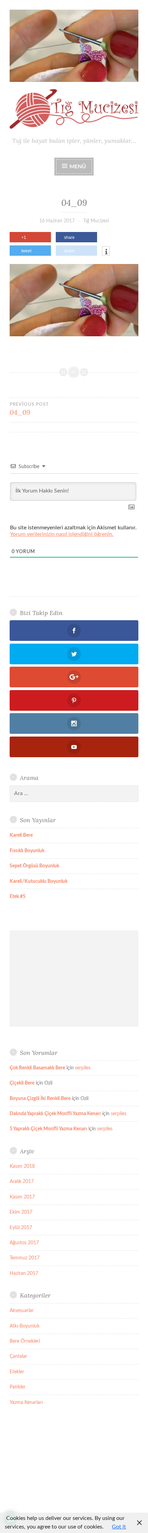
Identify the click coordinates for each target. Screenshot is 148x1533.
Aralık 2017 (22, 1181)
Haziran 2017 (24, 1273)
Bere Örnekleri (25, 1341)
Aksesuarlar (22, 1310)
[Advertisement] (74, 978)
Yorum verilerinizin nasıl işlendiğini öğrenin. (62, 534)
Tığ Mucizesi (96, 221)
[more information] (105, 251)
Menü (78, 166)
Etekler (17, 1372)
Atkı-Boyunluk (25, 1326)
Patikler (17, 1387)
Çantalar (18, 1356)
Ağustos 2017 (24, 1242)
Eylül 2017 (21, 1227)
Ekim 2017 (21, 1212)
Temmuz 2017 (25, 1258)
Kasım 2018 (22, 1166)
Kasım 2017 (22, 1197)
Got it (119, 1527)
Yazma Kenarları (26, 1402)
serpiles (83, 1068)
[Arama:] (74, 793)
